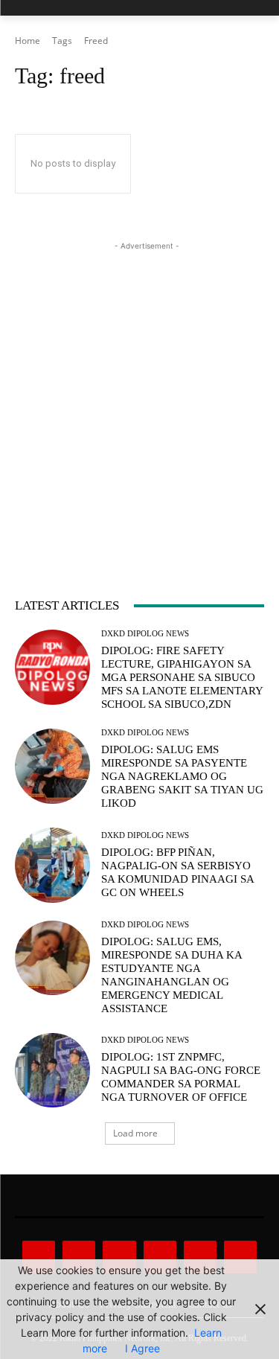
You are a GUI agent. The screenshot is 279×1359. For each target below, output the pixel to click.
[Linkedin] (119, 1257)
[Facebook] (38, 1257)
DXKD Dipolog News (145, 634)
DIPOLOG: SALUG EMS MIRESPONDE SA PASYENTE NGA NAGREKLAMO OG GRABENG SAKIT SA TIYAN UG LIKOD (182, 776)
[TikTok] (160, 1257)
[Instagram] (78, 1257)
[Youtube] (240, 1257)
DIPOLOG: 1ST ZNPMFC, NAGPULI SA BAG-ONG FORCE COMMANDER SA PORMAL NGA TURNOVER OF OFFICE (180, 1077)
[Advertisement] (139, 393)
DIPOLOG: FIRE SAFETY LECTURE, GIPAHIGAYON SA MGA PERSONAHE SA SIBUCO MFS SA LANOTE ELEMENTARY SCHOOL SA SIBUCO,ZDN (182, 677)
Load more (135, 1133)
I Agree (142, 1348)
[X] (200, 1257)
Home (27, 40)
